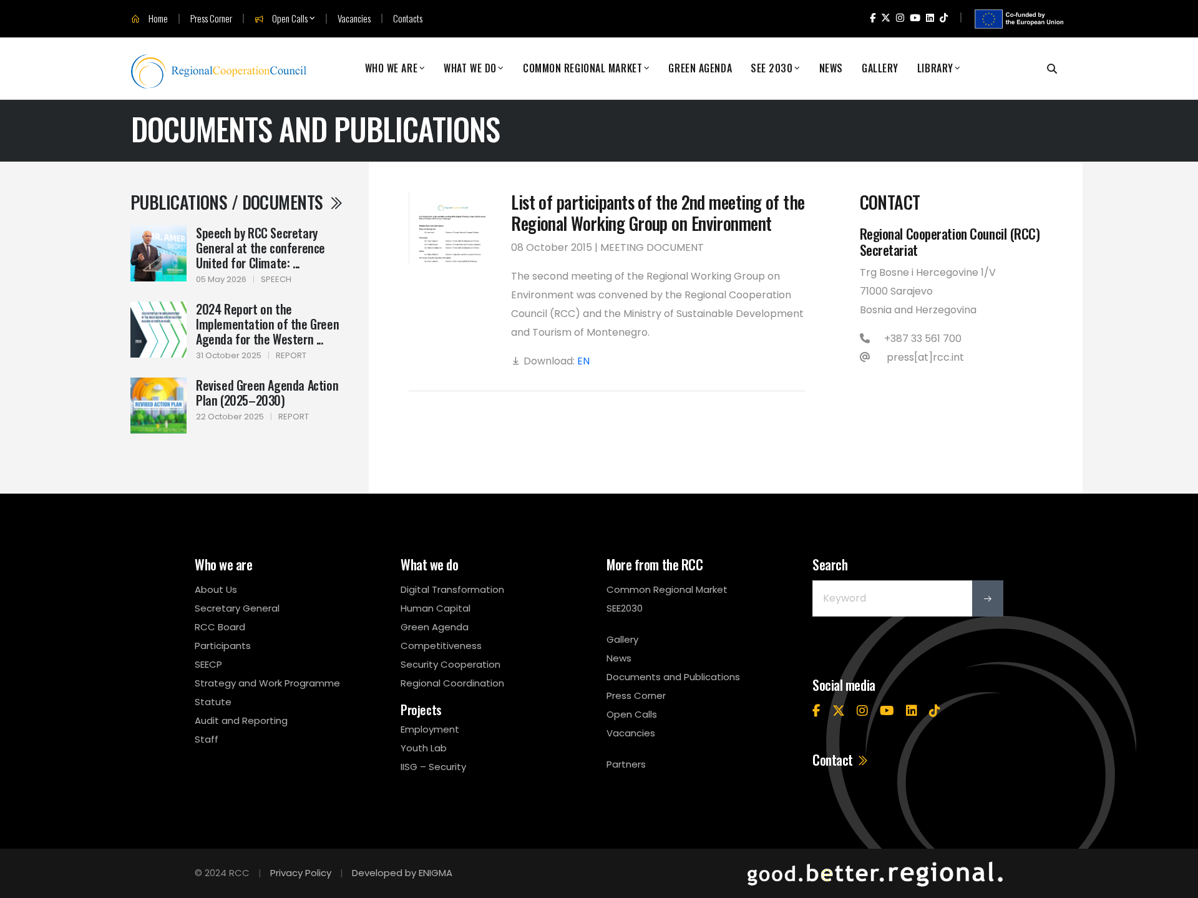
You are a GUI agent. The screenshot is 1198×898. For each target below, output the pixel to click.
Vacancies (354, 18)
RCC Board (220, 626)
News (831, 68)
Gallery (880, 68)
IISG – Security (433, 766)
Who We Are (391, 68)
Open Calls (289, 19)
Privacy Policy (300, 872)
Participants (223, 645)
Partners (626, 764)
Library (935, 68)
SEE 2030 (771, 68)
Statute (213, 701)
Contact (833, 759)
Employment (430, 729)
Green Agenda (700, 68)
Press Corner (211, 18)
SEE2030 (624, 608)
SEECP (208, 664)
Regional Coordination (452, 683)
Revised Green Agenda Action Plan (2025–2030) (267, 392)
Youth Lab (424, 747)
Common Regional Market (582, 68)
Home (157, 19)
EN (583, 361)
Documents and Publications (673, 676)
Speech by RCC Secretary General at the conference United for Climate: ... (260, 247)
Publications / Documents (228, 202)
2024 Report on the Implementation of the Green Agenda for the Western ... (267, 324)
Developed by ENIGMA (402, 872)
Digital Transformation (452, 589)
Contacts (407, 18)
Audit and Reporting (241, 720)
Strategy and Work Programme (267, 683)
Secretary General (237, 608)
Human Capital (435, 608)
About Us (216, 589)
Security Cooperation (450, 664)
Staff (206, 739)
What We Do (470, 68)
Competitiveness (441, 645)
